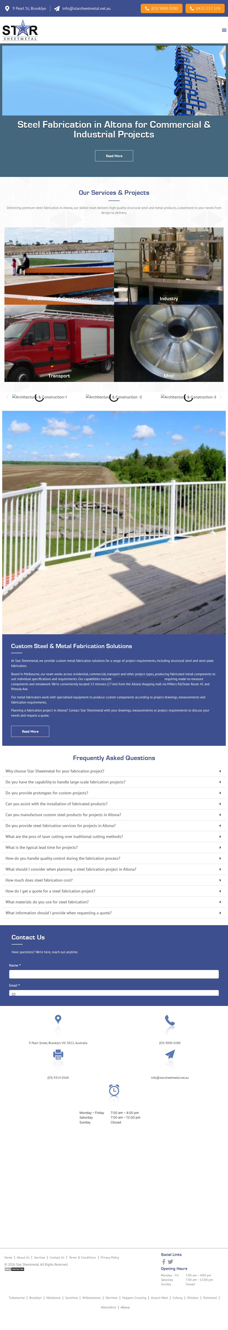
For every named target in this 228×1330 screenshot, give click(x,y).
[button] (224, 30)
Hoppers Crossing (134, 1298)
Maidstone (53, 1298)
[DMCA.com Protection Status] (14, 1270)
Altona (125, 1307)
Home (8, 1257)
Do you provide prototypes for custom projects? (47, 792)
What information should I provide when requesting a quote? (59, 912)
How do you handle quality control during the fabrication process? (63, 858)
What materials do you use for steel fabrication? (47, 901)
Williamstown (91, 1298)
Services (39, 1257)
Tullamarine (17, 1298)
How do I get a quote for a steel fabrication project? (50, 891)
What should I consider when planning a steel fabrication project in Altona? (71, 869)
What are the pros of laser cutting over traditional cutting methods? (64, 836)
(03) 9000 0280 (170, 1043)
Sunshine (71, 1298)
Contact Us (57, 1257)
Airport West (159, 1298)
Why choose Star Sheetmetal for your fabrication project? (55, 771)
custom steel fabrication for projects (138, 679)
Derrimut (112, 1298)
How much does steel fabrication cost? (39, 880)
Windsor (193, 1298)
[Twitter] (170, 1262)
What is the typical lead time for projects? (42, 847)
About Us (23, 1257)
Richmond (210, 1298)
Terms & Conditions (82, 1257)
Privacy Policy (110, 1257)
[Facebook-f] (164, 1262)
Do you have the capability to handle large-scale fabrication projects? (65, 782)
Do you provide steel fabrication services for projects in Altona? (61, 825)
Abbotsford (108, 1307)
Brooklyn (35, 1298)
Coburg (178, 1298)
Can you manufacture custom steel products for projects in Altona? (63, 814)
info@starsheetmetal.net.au (170, 1078)
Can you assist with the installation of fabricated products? (57, 803)
